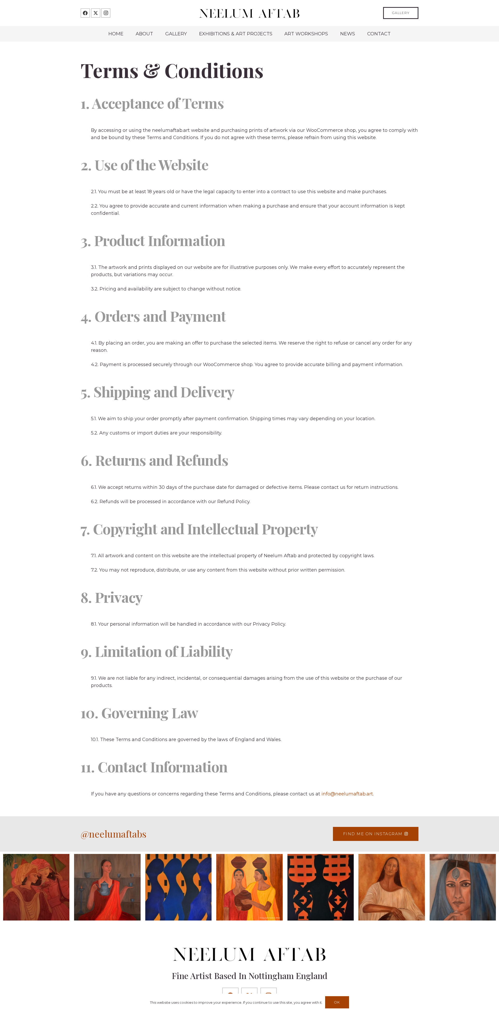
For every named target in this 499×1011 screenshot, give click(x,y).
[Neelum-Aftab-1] (249, 13)
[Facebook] (85, 13)
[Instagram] (105, 13)
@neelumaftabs (113, 833)
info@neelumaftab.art (347, 794)
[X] (95, 13)
